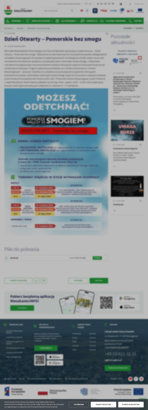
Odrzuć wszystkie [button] (103, 404)
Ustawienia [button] (79, 404)
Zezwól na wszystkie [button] (131, 404)
